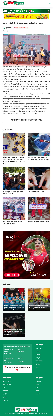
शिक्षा (37, 388)
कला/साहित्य (39, 361)
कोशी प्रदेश (38, 351)
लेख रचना (5, 400)
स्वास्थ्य (37, 394)
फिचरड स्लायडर (7, 384)
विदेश (37, 384)
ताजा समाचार (39, 348)
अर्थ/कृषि (38, 358)
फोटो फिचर (5, 391)
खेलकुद (38, 364)
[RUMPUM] (26, 17)
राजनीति (5, 394)
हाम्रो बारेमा (38, 381)
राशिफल (5, 397)
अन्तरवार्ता (38, 355)
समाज (37, 391)
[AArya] (26, 11)
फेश (4, 388)
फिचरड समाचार (7, 381)
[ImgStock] (26, 255)
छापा (37, 367)
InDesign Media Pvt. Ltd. (42, 413)
